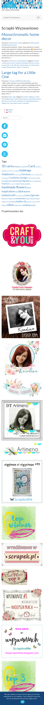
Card (31, 166)
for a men (12, 184)
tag (11, 103)
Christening (17, 174)
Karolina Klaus (12, 45)
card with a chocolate (12, 171)
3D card (7, 166)
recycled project (33, 65)
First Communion (35, 181)
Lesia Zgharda (20, 195)
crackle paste (6, 63)
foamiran (18, 63)
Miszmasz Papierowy (8, 199)
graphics (27, 184)
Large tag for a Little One (18, 74)
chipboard (7, 174)
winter (33, 205)
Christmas (25, 174)
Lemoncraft (5, 65)
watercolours (18, 205)
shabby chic (5, 103)
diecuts (8, 181)
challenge (31, 97)
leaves (37, 63)
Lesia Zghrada (14, 65)
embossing (18, 99)
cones (32, 174)
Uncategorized (22, 61)
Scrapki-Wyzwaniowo (9, 67)
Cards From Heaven (11, 17)
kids (3, 101)
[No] (41, 698)
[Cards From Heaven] (22, 4)
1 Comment (25, 67)
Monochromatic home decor (20, 36)
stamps (34, 202)
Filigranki (25, 181)
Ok (22, 702)
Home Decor (12, 61)
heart (29, 188)
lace (6, 101)
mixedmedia (24, 65)
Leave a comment (23, 103)
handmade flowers (28, 63)
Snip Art (29, 202)
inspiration (8, 191)
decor (13, 63)
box (21, 166)
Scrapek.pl (20, 101)
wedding (26, 205)
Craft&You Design (18, 177)
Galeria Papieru (20, 184)
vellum (18, 67)
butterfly (36, 61)
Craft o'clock (32, 178)
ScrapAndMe (11, 202)
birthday (16, 166)
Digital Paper (9, 99)
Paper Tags (12, 97)
